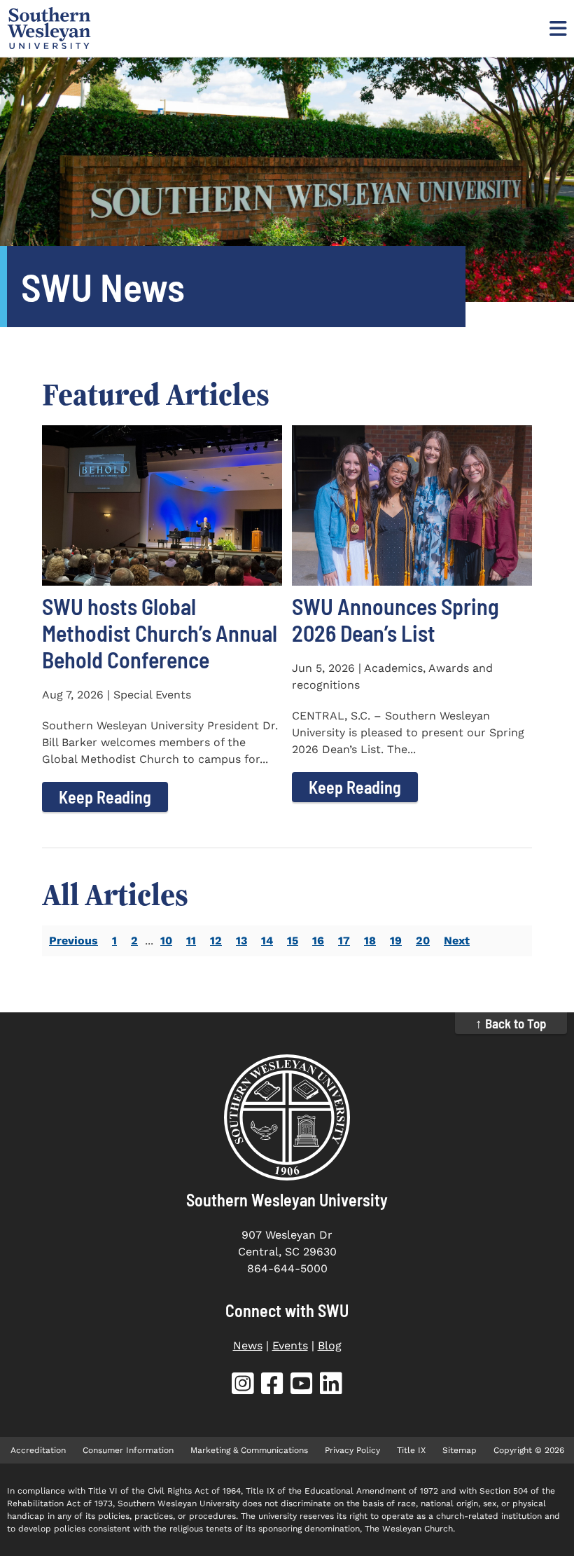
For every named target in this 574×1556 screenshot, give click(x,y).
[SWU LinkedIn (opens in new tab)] (331, 1386)
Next (457, 940)
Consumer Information (128, 1450)
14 (267, 940)
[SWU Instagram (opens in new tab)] (243, 1386)
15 (292, 940)
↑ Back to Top (511, 1023)
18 (370, 940)
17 (344, 940)
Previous (73, 940)
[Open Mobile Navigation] (556, 28)
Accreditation (38, 1450)
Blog (330, 1345)
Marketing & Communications (249, 1450)
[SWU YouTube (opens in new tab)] (301, 1386)
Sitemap (459, 1450)
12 (216, 940)
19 (396, 940)
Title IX (411, 1450)
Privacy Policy (352, 1450)
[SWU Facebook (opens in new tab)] (272, 1386)
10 (166, 940)
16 (318, 940)
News (247, 1345)
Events (290, 1345)
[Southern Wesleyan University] (287, 1117)
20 (423, 940)
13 (241, 940)
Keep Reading (105, 797)
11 (191, 940)
